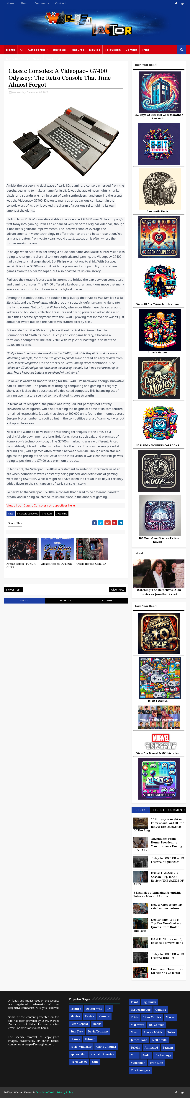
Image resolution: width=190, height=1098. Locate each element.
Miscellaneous (17, 59)
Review (90, 1016)
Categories (37, 49)
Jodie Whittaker (81, 1047)
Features (77, 49)
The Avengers (140, 1070)
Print (146, 49)
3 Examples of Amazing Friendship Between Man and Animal (157, 894)
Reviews (59, 49)
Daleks (135, 1047)
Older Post (117, 589)
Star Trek (77, 1031)
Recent (159, 810)
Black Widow (79, 1062)
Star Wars (137, 1025)
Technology (163, 1055)
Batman (90, 1039)
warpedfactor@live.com (39, 1044)
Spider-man (79, 1054)
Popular (141, 810)
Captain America (102, 1054)
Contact (60, 3)
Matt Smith (159, 1040)
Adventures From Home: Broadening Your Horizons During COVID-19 (157, 844)
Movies (94, 49)
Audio (146, 1055)
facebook (66, 600)
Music (135, 1032)
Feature (76, 1009)
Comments (42, 3)
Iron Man (156, 1063)
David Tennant (98, 1031)
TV (109, 1009)
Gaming (131, 49)
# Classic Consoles (27, 513)
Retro (171, 1032)
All (22, 49)
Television (113, 49)
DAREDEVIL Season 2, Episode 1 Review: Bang (167, 941)
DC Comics (156, 1025)
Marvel (170, 1017)
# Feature (47, 513)
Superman (138, 1063)
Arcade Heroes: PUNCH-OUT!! (21, 565)
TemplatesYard (44, 1092)
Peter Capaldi (80, 1024)
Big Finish (149, 1002)
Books (97, 1024)
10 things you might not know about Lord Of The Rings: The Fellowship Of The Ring (158, 825)
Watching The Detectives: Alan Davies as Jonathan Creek (159, 592)
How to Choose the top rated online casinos (166, 906)
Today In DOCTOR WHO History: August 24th (167, 860)
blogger (107, 600)
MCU (134, 1055)
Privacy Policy (65, 1092)
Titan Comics (152, 1017)
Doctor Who (55, 59)
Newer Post (13, 589)
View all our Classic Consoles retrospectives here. (41, 505)
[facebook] (176, 3)
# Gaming (61, 513)
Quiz (95, 1062)
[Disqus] (66, 653)
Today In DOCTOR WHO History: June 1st (167, 956)
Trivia (135, 1017)
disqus (24, 600)
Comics (104, 1016)
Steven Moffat (153, 1032)
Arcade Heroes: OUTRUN (56, 564)
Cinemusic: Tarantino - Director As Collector (167, 971)
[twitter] (182, 3)
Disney (75, 1039)
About (24, 3)
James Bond (139, 1040)
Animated (151, 1047)
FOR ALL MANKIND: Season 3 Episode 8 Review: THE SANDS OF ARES (158, 878)
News (37, 59)
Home (10, 3)
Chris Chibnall (106, 1047)
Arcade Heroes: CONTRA (91, 564)
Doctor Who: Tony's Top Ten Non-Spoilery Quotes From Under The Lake (157, 925)
